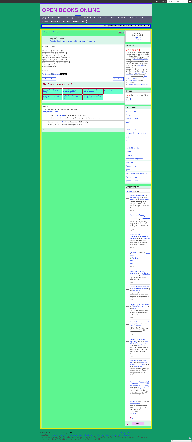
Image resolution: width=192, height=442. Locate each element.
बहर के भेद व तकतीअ (124, 435)
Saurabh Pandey (135, 196)
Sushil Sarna (61, 41)
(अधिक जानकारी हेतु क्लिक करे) (136, 78)
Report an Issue (133, 433)
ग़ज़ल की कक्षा (54, 435)
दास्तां (127, 137)
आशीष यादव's (133, 341)
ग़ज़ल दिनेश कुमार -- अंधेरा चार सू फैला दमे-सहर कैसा (93, 91)
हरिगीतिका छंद (129, 115)
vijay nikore (133, 401)
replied (143, 196)
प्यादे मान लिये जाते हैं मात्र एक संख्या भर (136, 173)
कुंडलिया (128, 170)
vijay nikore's (136, 324)
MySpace (47, 74)
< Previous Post (48, 79)
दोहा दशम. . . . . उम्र (132, 166)
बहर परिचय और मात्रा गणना (109, 435)
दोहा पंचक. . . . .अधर (132, 181)
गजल (131, 199)
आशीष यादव (133, 361)
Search (190, 1)
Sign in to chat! (176, 440)
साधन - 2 (128, 101)
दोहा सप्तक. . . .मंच (131, 129)
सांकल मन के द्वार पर (131, 111)
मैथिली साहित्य (145, 199)
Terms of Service (146, 433)
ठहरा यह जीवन (108, 90)
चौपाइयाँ (128, 122)
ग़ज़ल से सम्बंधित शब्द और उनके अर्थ (79, 435)
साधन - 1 (128, 99)
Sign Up (157, 1)
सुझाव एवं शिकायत (132, 80)
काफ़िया (98, 435)
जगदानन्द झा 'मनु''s (135, 197)
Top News (129, 191)
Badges (123, 433)
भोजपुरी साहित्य (142, 345)
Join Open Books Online (50, 112)
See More (133, 413)
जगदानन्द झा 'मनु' (134, 252)
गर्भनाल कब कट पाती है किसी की (134, 159)
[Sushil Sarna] (45, 43)
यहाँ (128, 82)
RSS (43, 130)
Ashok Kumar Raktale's (139, 289)
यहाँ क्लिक (141, 65)
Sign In (164, 1)
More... (138, 423)
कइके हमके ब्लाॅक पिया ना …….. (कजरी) (139, 342)
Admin (56, 433)
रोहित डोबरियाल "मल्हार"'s (139, 306)
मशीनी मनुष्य (129, 155)
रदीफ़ (92, 435)
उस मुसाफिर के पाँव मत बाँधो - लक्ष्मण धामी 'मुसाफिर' (71, 91)
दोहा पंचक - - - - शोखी (132, 119)
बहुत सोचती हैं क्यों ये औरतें (132, 148)
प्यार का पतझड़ (130, 162)
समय (127, 140)
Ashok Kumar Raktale (137, 215)
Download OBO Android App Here (137, 84)
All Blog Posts (46, 32)
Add (122, 32)
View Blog (92, 41)
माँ (126, 144)
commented (133, 217)
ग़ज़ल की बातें (63, 435)
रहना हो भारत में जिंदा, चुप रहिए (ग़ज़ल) (136, 133)
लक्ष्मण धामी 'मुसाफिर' (62, 122)
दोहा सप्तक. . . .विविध (132, 177)
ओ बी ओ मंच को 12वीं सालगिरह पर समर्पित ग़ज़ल (92, 97)
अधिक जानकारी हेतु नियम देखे (140, 60)
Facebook (56, 74)
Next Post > (118, 79)
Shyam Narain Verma (137, 271)
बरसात (127, 126)
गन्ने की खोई (129, 151)
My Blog (55, 32)
